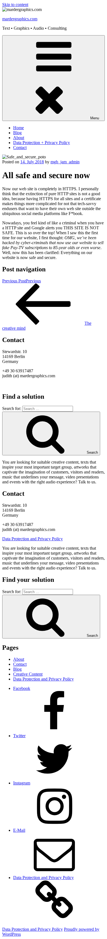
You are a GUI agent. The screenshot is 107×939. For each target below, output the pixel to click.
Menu (94, 118)
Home (18, 127)
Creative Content (28, 674)
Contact (20, 147)
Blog (17, 132)
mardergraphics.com (19, 18)
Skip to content (15, 4)
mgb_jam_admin (65, 161)
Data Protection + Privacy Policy (41, 142)
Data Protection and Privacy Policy (32, 538)
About (18, 137)
